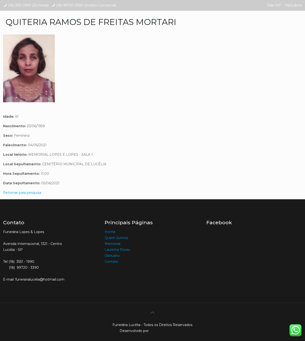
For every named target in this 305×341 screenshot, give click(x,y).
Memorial (113, 244)
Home (110, 232)
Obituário (112, 255)
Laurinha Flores (117, 250)
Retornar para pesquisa (22, 192)
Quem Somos (116, 238)
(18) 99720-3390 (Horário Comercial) (86, 5)
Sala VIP (274, 5)
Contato (111, 261)
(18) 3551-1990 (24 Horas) (28, 5)
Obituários (293, 5)
